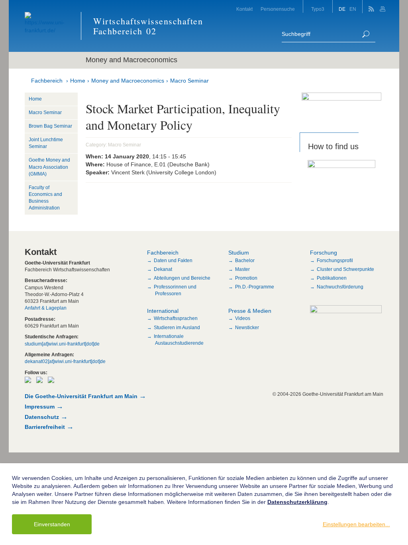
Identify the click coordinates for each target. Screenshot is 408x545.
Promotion (246, 278)
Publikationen (332, 278)
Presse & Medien (249, 311)
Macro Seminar (189, 80)
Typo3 (317, 9)
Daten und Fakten (173, 260)
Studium (238, 252)
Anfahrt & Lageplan (46, 308)
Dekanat (163, 269)
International (162, 311)
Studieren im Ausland (177, 327)
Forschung (323, 252)
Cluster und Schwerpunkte (345, 269)
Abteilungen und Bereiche (182, 278)
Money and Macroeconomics (127, 80)
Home (77, 80)
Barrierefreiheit (45, 427)
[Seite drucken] (383, 6)
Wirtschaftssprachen (176, 318)
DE (342, 9)
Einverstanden (52, 524)
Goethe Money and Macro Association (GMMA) (49, 166)
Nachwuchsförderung (340, 287)
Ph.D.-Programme (254, 287)
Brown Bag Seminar (50, 126)
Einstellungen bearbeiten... (356, 524)
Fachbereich (47, 80)
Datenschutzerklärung (297, 502)
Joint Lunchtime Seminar (46, 143)
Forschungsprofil (335, 260)
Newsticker (247, 327)
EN (352, 9)
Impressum (40, 406)
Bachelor (245, 260)
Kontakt (244, 9)
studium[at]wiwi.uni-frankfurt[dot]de (62, 344)
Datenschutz (42, 417)
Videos (242, 318)
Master (242, 269)
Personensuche (278, 9)
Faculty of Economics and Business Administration (45, 198)
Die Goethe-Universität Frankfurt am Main (81, 396)
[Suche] (365, 34)
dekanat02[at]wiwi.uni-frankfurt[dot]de (65, 361)
